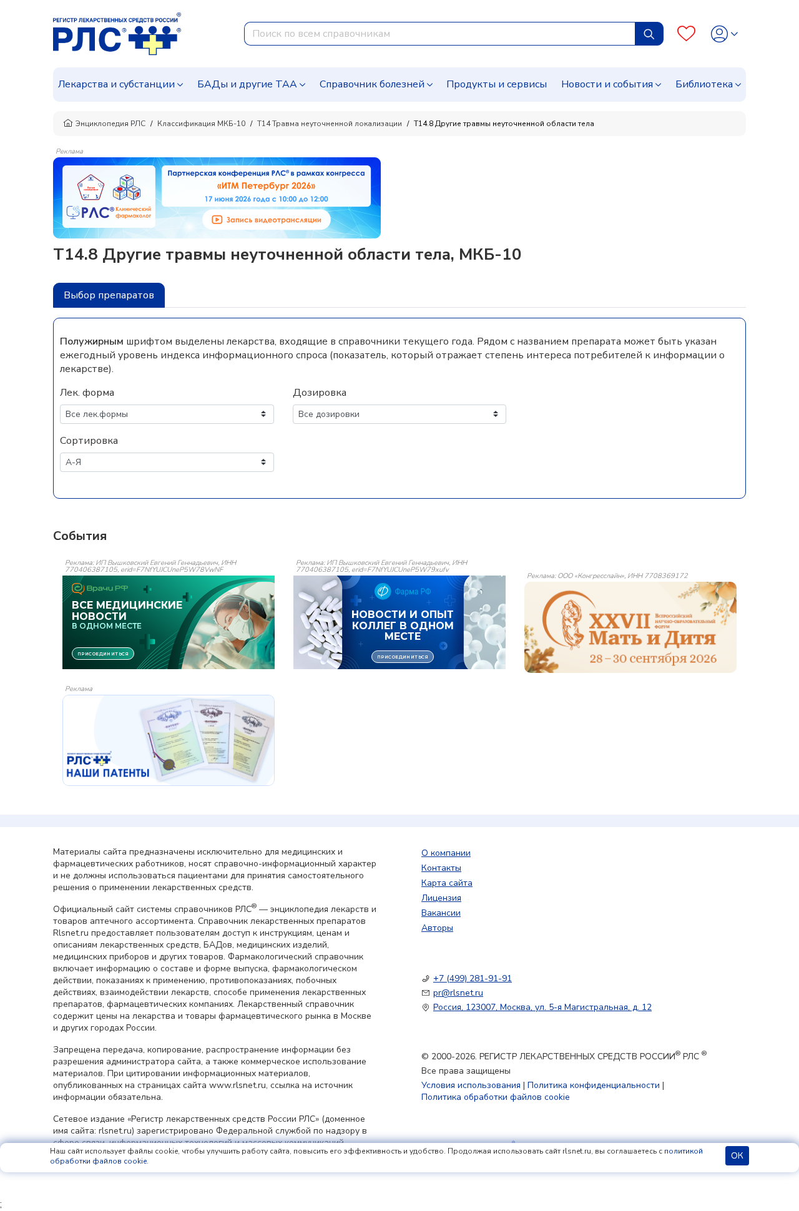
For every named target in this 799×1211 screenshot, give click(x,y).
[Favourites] (686, 34)
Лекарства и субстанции (116, 84)
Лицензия (441, 898)
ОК (737, 1156)
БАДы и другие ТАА (247, 84)
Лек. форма (87, 393)
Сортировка (89, 441)
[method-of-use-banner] (217, 197)
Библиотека (704, 84)
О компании (446, 853)
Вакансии (441, 913)
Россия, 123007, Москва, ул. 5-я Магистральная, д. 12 (542, 1007)
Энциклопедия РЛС (110, 124)
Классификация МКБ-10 (201, 124)
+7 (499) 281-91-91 (472, 978)
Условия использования (471, 1085)
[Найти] (649, 34)
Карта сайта (447, 883)
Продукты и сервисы (496, 84)
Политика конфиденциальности (593, 1085)
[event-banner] (630, 627)
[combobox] (439, 34)
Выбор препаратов (109, 295)
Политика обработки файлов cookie (495, 1097)
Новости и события (607, 84)
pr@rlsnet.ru (458, 993)
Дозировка (319, 393)
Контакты (441, 868)
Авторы (437, 928)
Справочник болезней (372, 84)
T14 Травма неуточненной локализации (329, 124)
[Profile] (724, 34)
